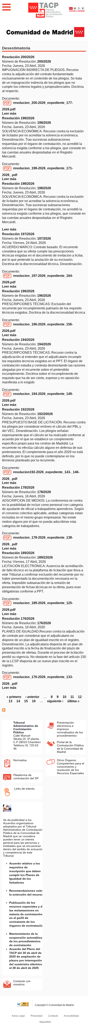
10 (64, 697)
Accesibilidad (71, 1015)
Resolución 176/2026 (18, 618)
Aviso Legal (18, 1015)
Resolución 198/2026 (18, 118)
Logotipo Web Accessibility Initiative (23, 1003)
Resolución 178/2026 (18, 487)
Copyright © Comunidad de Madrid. (54, 1005)
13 (10, 701)
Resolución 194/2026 (18, 339)
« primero (14, 697)
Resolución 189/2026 (18, 553)
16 (34, 701)
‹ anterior (32, 697)
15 (26, 701)
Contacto (53, 1015)
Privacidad (36, 1015)
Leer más (9, 113)
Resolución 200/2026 (18, 57)
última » (73, 701)
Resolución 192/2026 (18, 409)
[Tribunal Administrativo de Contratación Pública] (45, 10)
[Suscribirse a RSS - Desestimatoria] (3, 710)
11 (72, 697)
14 (18, 701)
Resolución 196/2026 (18, 291)
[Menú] (6, 7)
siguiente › (55, 701)
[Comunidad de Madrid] (45, 31)
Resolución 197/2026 (18, 234)
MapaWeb (45, 1022)
